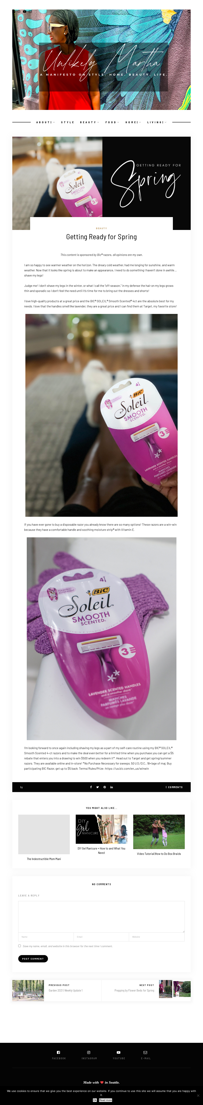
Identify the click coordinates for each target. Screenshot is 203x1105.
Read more (105, 1100)
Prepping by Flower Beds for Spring (134, 990)
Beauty (101, 228)
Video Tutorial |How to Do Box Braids (159, 853)
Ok (95, 1100)
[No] (198, 1095)
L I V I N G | (155, 122)
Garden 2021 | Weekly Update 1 (65, 990)
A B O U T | (44, 122)
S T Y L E (67, 122)
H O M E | (131, 122)
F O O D (110, 122)
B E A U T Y (88, 122)
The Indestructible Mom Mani (44, 859)
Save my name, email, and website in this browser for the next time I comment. (68, 946)
